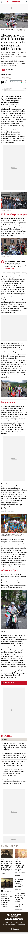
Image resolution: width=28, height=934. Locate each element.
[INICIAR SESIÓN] (26, 2)
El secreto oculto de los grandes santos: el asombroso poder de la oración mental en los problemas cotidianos (6, 897)
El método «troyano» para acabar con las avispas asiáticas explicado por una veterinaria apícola (14, 782)
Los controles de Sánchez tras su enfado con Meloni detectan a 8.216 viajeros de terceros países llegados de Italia (14, 746)
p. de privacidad (21, 924)
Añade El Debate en (15, 82)
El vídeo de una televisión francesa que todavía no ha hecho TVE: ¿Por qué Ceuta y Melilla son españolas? (14, 755)
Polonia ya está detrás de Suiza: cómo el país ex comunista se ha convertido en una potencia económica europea (13, 772)
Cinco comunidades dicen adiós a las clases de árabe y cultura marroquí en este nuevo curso (14, 763)
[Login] (26, 2)
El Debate (9, 69)
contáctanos (18, 922)
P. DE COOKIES (8, 926)
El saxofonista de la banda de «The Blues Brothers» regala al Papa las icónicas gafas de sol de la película (6, 866)
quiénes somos (9, 922)
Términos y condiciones (8, 924)
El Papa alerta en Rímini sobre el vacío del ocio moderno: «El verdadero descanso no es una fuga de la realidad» (20, 900)
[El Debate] (14, 1)
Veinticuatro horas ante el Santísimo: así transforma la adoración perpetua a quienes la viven (20, 867)
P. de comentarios (18, 926)
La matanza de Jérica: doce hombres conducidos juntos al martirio (21, 883)
